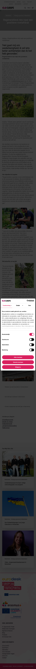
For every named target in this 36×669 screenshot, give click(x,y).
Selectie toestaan (18, 362)
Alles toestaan (18, 357)
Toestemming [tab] (6, 305)
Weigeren (18, 367)
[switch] (31, 339)
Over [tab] (29, 305)
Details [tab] (18, 305)
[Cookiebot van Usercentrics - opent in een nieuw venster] (26, 301)
